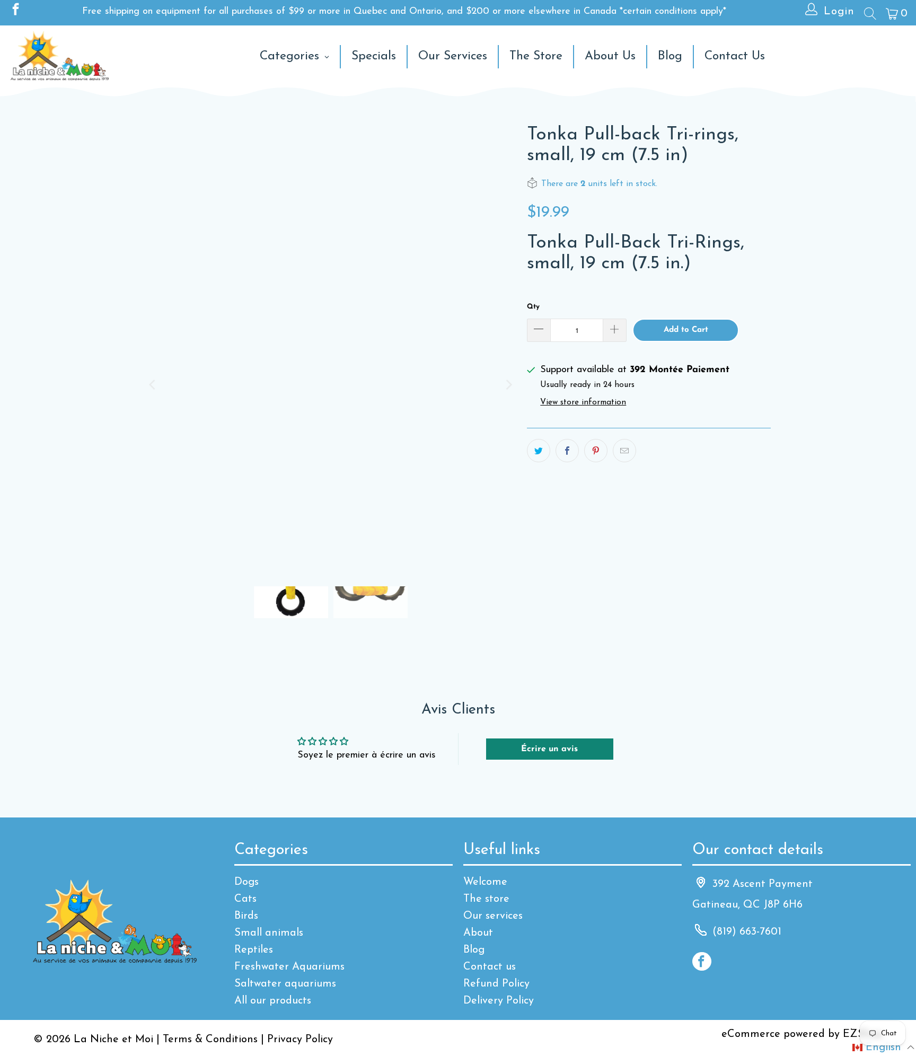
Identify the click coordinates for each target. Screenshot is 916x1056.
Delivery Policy (498, 1001)
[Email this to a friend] (624, 450)
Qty (533, 306)
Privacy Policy (300, 1039)
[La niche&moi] (60, 56)
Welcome (485, 882)
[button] (883, 1047)
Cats (245, 899)
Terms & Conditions (210, 1039)
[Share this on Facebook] (567, 450)
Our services (493, 916)
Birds (246, 916)
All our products (272, 1001)
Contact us (489, 967)
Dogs (246, 882)
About (478, 933)
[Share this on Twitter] (538, 450)
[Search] (869, 13)
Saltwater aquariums (285, 984)
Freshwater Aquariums (289, 967)
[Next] (508, 384)
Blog (474, 950)
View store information (583, 403)
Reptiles (253, 950)
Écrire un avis (549, 749)
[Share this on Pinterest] (595, 450)
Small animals (268, 933)
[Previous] (153, 384)
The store (486, 899)
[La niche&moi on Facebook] (15, 11)
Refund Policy (496, 984)
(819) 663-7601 (746, 932)
